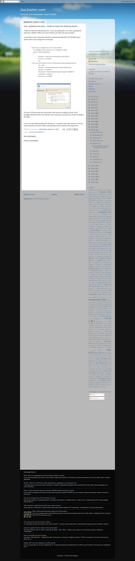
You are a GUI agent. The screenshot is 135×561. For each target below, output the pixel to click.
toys (106, 367)
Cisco (109, 206)
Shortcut (94, 343)
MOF (107, 270)
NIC (104, 280)
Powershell (95, 299)
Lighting (91, 264)
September (96, 140)
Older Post (79, 194)
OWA (106, 286)
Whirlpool (92, 89)
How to (105, 244)
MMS (101, 270)
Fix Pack (91, 234)
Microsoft (94, 270)
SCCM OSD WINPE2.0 (36, 132)
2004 (93, 179)
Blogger (75, 555)
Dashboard (105, 214)
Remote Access (103, 310)
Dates (101, 216)
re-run (99, 308)
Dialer (90, 220)
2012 (93, 124)
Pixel (95, 297)
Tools (90, 367)
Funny (98, 236)
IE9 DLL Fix (105, 254)
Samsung (94, 316)
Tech (90, 365)
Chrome (102, 206)
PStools (100, 304)
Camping (98, 202)
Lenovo (105, 262)
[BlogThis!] (70, 129)
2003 (93, 182)
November (96, 135)
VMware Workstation (105, 373)
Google (107, 238)
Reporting (108, 312)
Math (98, 266)
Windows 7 (94, 379)
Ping (110, 294)
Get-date (99, 238)
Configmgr (102, 212)
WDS (102, 374)
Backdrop (91, 198)
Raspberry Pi (107, 306)
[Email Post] (63, 129)
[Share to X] (72, 129)
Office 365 (91, 284)
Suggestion (92, 361)
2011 (92, 127)
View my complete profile (97, 64)
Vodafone (94, 374)
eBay (107, 226)
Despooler (106, 218)
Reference (92, 310)
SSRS (105, 359)
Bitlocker (94, 200)
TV (103, 369)
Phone (95, 292)
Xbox (103, 384)
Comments (95, 398)
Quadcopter (108, 304)
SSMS (98, 359)
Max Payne (106, 266)
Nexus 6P (97, 280)
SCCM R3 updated (104, 335)
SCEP (107, 337)
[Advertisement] (102, 34)
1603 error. (101, 190)
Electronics (92, 228)
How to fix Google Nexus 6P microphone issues (39, 498)
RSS (110, 314)
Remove (91, 312)
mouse (97, 272)
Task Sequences (102, 363)
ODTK (109, 280)
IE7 (93, 254)
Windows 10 (108, 376)
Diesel (97, 220)
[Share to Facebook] (75, 129)
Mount (90, 272)
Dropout (100, 226)
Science (91, 339)
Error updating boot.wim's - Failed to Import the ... (101, 146)
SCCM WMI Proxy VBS (95, 337)
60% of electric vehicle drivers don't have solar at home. (42, 505)
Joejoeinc (94, 61)
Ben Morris (92, 81)
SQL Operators (101, 356)
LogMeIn (98, 264)
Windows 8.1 (93, 381)
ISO (93, 260)
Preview (109, 300)
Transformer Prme (94, 369)
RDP (93, 308)
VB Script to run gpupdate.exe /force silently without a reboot (44, 475)
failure (93, 232)
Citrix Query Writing (103, 208)
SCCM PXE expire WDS (104, 333)
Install (107, 256)
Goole (90, 240)
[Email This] (67, 129)
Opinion (106, 284)
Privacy (93, 302)
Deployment (97, 218)
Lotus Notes (107, 264)
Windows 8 (104, 379)
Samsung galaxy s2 (105, 316)
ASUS (97, 196)
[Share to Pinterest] (77, 129)
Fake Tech (100, 232)
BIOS (109, 198)
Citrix (93, 208)
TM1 (107, 365)
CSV (90, 214)
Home (54, 194)
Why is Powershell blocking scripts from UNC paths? (49, 511)
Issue (100, 260)
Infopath (99, 256)
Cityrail (91, 210)
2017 (93, 110)
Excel (109, 230)
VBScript (106, 371)
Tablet (90, 363)
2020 (93, 102)
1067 (90, 190)
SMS (98, 345)
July (94, 151)
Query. (99, 306)
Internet (92, 258)
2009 (93, 165)
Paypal (97, 290)
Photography (93, 294)
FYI (105, 236)
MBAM (91, 268)
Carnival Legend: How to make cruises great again (40, 528)
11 (94, 190)
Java (107, 260)
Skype (93, 345)
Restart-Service (102, 314)
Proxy (107, 302)
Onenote (99, 284)
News (90, 280)
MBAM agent (98, 268)
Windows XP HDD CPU (102, 382)
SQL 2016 (98, 353)
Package (91, 288)
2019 (93, 105)
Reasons (106, 308)
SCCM (107, 318)
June (94, 154)
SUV (107, 361)
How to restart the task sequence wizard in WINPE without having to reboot (49, 490)
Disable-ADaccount (106, 220)
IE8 (98, 254)
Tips (102, 365)
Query (93, 306)
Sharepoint (107, 341)
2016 (93, 113)
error (94, 230)
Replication (100, 312)
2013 (93, 121)
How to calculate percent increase (35, 535)
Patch (90, 290)
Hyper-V (94, 250)
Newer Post (29, 194)
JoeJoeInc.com (33, 10)
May (94, 156)
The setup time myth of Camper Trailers (37, 522)
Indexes (91, 256)
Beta (104, 198)
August (95, 143)
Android (103, 192)
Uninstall (109, 369)
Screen (99, 339)
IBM (105, 252)
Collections (92, 212)
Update (93, 371)
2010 (93, 130)
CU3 (96, 214)
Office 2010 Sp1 (103, 282)
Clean (97, 210)
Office (93, 282)
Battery (99, 198)
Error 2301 (102, 230)
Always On (92, 192)
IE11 (110, 252)
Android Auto (92, 194)
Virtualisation (93, 373)
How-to (91, 246)
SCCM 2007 (100, 321)
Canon (107, 202)
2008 (93, 168)
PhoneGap (105, 292)
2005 (93, 177)
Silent (110, 343)
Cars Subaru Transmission (104, 204)
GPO (97, 240)
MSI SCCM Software (105, 276)
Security (97, 341)
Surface (100, 361)
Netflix (99, 278)
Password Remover (103, 288)
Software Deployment (98, 347)
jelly (90, 262)
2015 (93, 116)
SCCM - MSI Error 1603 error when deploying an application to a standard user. (50, 483)
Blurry (102, 200)
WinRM (91, 384)
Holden (99, 244)
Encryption (101, 228)
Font (104, 234)
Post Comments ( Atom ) (41, 199)
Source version (97, 350)
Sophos (109, 347)
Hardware (108, 242)
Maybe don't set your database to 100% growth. (40, 543)
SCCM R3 (94, 335)
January (95, 162)
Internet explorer (105, 258)
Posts (93, 394)
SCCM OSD (98, 327)
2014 (93, 119)
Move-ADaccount (106, 272)
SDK (90, 341)
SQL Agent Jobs (96, 354)
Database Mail (93, 216)
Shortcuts (103, 343)
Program (100, 302)
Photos (104, 294)
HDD (92, 244)
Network (106, 278)
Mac (92, 266)
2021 (93, 99)
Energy (109, 228)
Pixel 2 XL (104, 297)
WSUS (97, 384)
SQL (109, 350)
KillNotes (97, 262)
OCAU (91, 86)
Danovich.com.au (94, 84)
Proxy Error (92, 304)
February (96, 159)
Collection (105, 210)
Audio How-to (105, 196)
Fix (107, 232)
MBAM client (108, 268)
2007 (93, 171)
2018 (93, 107)
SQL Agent (108, 353)
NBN (93, 278)
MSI (100, 274)
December (96, 132)
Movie (94, 274)
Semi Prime (92, 91)
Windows (99, 376)
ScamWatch (96, 318)
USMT (99, 371)
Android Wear (102, 194)
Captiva (91, 204)
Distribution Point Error (105, 222)
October (95, 138)
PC (103, 290)
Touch (99, 367)
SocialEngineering (106, 345)
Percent (109, 290)
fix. (98, 234)
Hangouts (101, 242)
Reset (93, 314)
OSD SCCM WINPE (95, 286)
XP (103, 386)
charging (94, 206)
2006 (93, 174)
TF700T (96, 365)
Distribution (94, 222)
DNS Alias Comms (98, 224)
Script (107, 339)
